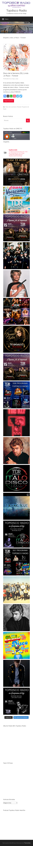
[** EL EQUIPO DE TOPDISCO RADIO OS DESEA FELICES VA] (16, 199)
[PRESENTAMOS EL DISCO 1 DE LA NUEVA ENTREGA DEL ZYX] (16, 645)
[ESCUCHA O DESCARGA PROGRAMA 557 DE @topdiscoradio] (16, 561)
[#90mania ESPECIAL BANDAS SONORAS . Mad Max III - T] (16, 255)
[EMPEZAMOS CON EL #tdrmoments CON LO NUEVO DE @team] (16, 506)
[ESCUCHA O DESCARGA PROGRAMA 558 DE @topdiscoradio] (16, 394)
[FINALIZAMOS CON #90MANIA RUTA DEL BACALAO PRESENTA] (16, 589)
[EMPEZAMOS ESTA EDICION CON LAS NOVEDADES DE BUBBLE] (16, 673)
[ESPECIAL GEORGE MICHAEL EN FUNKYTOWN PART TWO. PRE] (16, 450)
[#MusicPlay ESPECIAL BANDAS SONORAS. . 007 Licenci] (16, 311)
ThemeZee (27, 843)
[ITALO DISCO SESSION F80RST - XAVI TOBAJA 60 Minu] (16, 478)
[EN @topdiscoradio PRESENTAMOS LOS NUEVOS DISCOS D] (16, 534)
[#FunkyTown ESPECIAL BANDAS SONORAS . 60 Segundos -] (16, 283)
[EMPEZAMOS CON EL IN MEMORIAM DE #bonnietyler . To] (16, 339)
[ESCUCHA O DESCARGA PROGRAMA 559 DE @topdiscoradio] (16, 227)
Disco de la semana (10, 107)
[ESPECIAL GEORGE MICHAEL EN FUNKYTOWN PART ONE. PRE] (16, 617)
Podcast (19, 107)
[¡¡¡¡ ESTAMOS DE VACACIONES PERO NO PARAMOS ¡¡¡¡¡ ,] (16, 172)
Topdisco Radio (16, 10)
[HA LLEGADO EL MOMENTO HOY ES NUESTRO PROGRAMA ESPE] (16, 367)
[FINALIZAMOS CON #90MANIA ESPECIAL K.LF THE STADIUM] (16, 422)
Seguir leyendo (8, 100)
